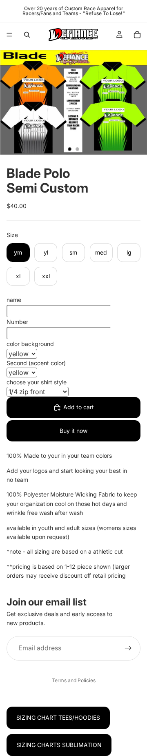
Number (17, 321)
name (14, 299)
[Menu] (9, 34)
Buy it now (73, 430)
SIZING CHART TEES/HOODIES (58, 717)
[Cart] (137, 35)
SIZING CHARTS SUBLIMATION (59, 744)
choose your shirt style (37, 382)
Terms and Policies (74, 680)
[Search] (27, 35)
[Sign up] (128, 648)
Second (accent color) (36, 362)
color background (30, 343)
